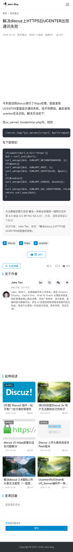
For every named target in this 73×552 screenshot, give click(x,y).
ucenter (43, 243)
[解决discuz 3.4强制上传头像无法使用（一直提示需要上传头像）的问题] (19, 466)
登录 (7, 523)
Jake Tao (23, 226)
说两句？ (50, 34)
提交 (36, 528)
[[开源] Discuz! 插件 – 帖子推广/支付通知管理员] (19, 392)
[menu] (67, 4)
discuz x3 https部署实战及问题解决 (19, 444)
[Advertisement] (36, 68)
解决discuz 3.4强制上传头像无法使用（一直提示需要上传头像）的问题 (18, 481)
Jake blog (49, 547)
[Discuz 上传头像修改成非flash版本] (54, 429)
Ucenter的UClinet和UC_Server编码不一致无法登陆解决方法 (53, 481)
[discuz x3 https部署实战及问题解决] (19, 429)
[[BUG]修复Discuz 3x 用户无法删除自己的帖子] (54, 392)
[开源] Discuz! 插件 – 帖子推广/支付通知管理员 (18, 407)
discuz (11, 243)
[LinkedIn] (40, 282)
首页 (5, 13)
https (27, 243)
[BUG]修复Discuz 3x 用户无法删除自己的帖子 (53, 407)
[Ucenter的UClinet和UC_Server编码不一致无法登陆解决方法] (54, 466)
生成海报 (13, 265)
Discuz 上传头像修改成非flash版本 (54, 444)
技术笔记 (22, 34)
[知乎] (49, 282)
